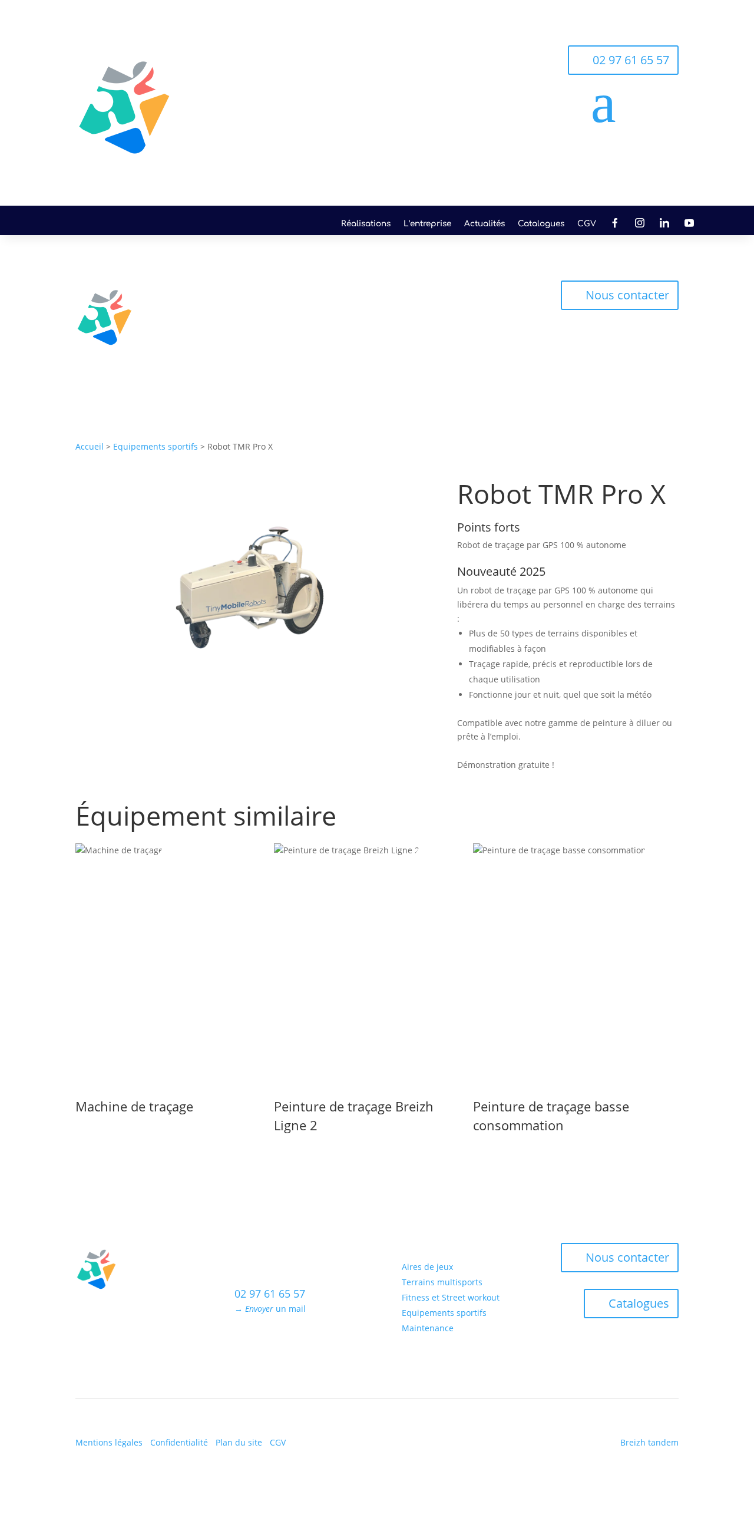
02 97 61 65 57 (631, 60)
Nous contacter (627, 295)
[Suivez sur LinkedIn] (291, 1343)
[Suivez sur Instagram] (267, 1343)
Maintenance (502, 331)
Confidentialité (179, 1442)
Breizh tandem (649, 1442)
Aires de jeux (297, 297)
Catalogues (541, 223)
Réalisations (366, 223)
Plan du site (239, 1442)
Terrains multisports (376, 297)
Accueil (89, 446)
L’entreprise (427, 223)
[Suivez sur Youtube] (314, 1343)
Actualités (484, 223)
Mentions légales (109, 1442)
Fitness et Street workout (479, 297)
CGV (586, 223)
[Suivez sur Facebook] (243, 1343)
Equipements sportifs (420, 331)
